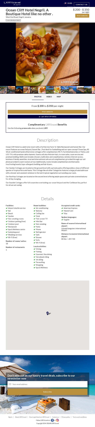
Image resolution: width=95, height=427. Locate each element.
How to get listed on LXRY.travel (39, 417)
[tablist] (47, 97)
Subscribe (47, 392)
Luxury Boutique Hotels (13, 20)
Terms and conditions (80, 417)
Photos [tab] (37, 97)
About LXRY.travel (21, 417)
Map (59, 97)
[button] (65, 3)
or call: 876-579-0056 (47, 117)
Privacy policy (66, 417)
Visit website (82, 16)
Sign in (10, 417)
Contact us (81, 5)
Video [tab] (49, 97)
